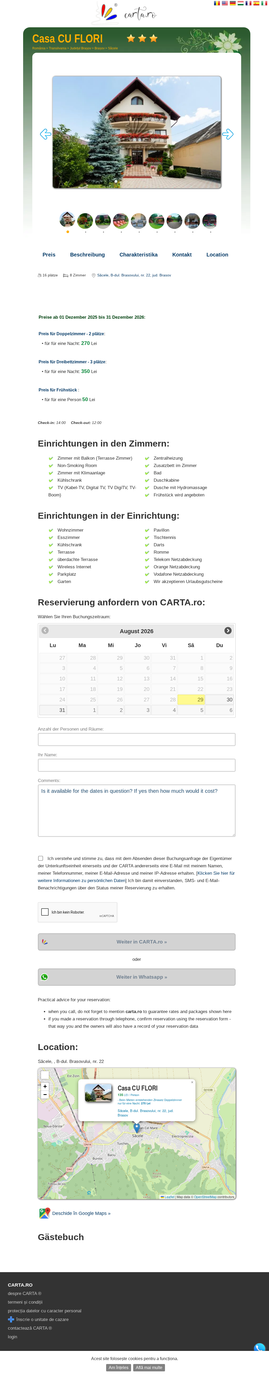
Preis (49, 255)
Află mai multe (149, 1367)
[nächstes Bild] (227, 138)
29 (200, 699)
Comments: (49, 780)
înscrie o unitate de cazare (42, 1319)
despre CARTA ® (25, 1293)
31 (62, 710)
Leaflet (169, 1196)
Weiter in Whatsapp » (141, 977)
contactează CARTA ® (30, 1328)
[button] (136, 1128)
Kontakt (182, 255)
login (12, 1336)
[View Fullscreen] (45, 1075)
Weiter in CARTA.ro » (142, 942)
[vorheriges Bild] (45, 138)
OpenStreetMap (205, 1196)
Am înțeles (118, 1367)
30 (229, 699)
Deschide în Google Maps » (81, 1213)
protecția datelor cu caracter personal (44, 1310)
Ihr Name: (47, 754)
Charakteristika (139, 255)
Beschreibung (87, 255)
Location (217, 255)
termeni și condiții (25, 1302)
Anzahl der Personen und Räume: (71, 729)
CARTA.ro (20, 1285)
